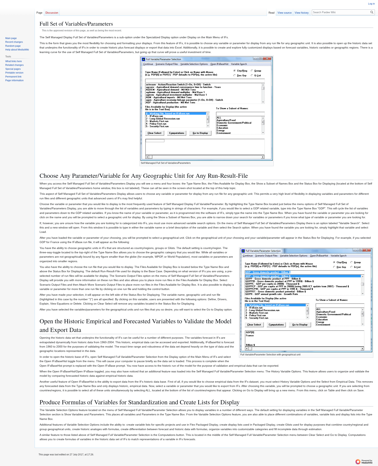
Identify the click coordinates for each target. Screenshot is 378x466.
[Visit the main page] (17, 16)
